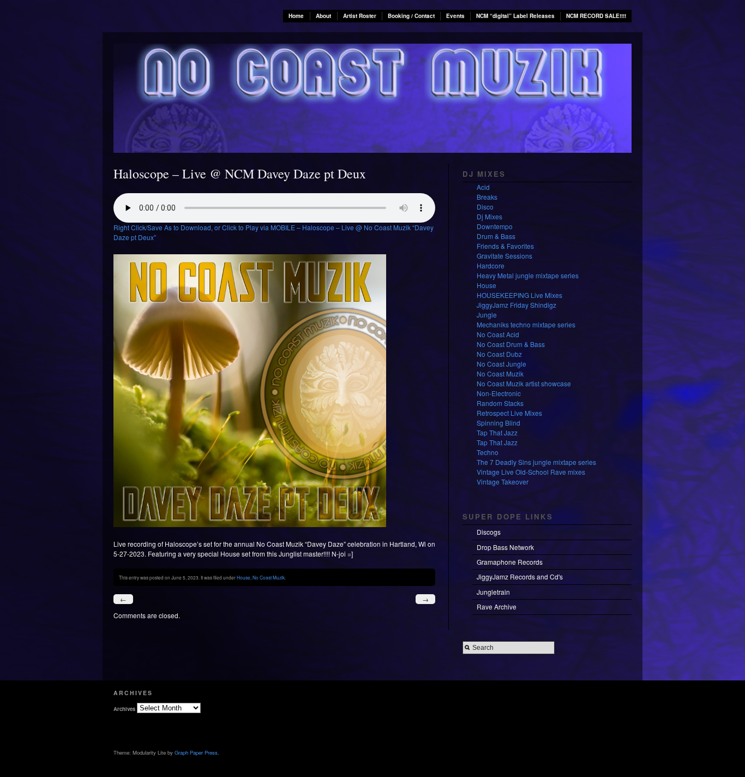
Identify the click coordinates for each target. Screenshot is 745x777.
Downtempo (495, 226)
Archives (124, 708)
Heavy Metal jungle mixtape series (528, 275)
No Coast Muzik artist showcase (524, 383)
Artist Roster (359, 16)
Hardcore (490, 265)
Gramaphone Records (510, 561)
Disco (485, 206)
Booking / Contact (411, 16)
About (323, 16)
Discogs (489, 531)
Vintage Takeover (502, 481)
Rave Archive (496, 606)
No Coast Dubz (499, 353)
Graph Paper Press (196, 752)
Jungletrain (493, 591)
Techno (487, 452)
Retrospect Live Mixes (509, 412)
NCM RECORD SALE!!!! (596, 16)
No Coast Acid (498, 334)
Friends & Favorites (505, 245)
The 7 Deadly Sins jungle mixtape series (536, 462)
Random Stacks (500, 403)
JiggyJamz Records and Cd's (520, 576)
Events (455, 16)
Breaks (487, 196)
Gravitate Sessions (504, 255)
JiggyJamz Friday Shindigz (516, 304)
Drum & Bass (496, 236)
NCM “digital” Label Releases (515, 16)
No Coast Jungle (501, 363)
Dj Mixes (489, 216)
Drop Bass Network (505, 547)
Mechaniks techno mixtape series (526, 324)
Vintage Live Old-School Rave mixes (531, 471)
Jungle (487, 314)
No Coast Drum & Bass (511, 344)
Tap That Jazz (497, 432)
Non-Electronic (499, 393)
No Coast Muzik (269, 577)
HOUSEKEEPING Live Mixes (519, 295)
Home (296, 16)
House (243, 577)
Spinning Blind (498, 422)
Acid (483, 187)
